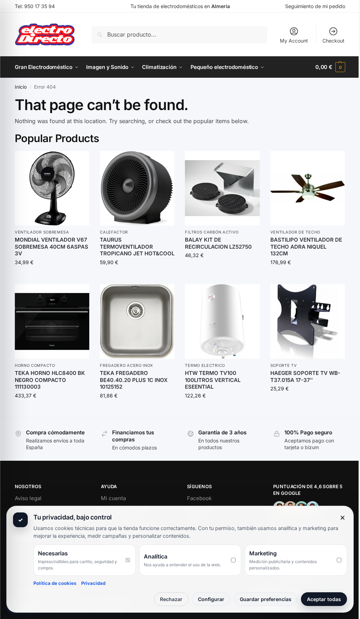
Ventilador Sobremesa (42, 232)
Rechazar (171, 599)
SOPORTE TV (283, 365)
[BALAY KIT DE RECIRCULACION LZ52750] (222, 188)
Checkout (333, 41)
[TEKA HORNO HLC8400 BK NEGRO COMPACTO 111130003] (52, 321)
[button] (330, 67)
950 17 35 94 (39, 6)
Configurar (211, 599)
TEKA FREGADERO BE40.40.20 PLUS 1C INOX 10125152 (134, 380)
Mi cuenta (113, 498)
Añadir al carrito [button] (52, 277)
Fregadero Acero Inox (126, 365)
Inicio (21, 87)
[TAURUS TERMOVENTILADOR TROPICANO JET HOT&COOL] (137, 188)
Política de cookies (54, 583)
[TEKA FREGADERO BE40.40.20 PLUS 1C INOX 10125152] (137, 321)
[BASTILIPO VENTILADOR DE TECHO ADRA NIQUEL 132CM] (307, 188)
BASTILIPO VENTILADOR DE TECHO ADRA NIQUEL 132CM (306, 246)
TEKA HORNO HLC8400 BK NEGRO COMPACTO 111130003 (50, 380)
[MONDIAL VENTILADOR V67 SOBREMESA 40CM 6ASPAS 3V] (52, 188)
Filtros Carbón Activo (212, 232)
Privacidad (93, 583)
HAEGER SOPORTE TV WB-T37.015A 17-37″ (305, 376)
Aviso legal (28, 498)
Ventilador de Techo (295, 232)
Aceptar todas (324, 599)
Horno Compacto (35, 365)
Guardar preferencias (265, 599)
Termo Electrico (205, 365)
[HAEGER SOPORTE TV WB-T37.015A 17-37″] (307, 321)
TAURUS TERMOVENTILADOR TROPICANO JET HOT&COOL (137, 246)
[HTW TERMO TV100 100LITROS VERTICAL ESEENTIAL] (222, 321)
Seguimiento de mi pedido (315, 6)
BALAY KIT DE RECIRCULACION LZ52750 (218, 243)
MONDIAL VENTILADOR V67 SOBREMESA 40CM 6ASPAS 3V (51, 246)
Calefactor (114, 232)
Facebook (199, 498)
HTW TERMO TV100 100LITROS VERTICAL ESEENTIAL (212, 380)
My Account (294, 41)
